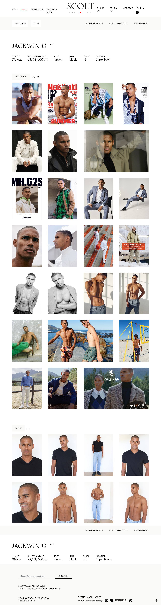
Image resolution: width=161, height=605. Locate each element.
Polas (36, 23)
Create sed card (94, 24)
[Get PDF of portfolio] (33, 76)
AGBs (90, 597)
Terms (81, 597)
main (52, 44)
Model (24, 10)
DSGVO (98, 597)
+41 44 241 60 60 (26, 601)
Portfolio (20, 23)
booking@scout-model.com (33, 598)
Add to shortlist (118, 24)
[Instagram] (137, 8)
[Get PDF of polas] (28, 428)
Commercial (37, 10)
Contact (128, 8)
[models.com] (142, 8)
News (15, 10)
